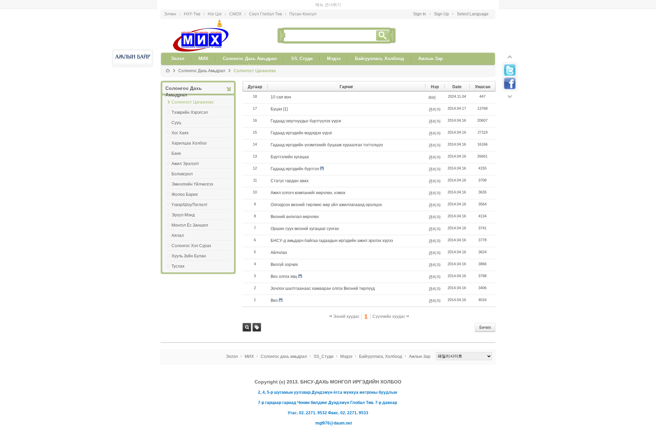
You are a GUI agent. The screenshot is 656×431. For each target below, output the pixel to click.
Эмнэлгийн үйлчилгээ (192, 174)
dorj (432, 87)
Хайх (247, 317)
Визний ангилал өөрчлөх (295, 207)
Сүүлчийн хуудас (389, 307)
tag (256, 317)
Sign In (419, 4)
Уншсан (482, 77)
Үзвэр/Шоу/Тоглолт (190, 195)
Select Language (473, 4)
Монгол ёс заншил (190, 215)
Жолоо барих (185, 185)
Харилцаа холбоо (189, 133)
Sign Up (441, 4)
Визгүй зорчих (284, 255)
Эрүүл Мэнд (183, 205)
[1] (285, 99)
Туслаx (178, 256)
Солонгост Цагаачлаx (255, 61)
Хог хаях (180, 123)
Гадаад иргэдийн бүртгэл (295, 159)
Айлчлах (279, 243)
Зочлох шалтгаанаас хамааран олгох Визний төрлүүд (323, 279)
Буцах (276, 99)
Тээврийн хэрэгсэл (190, 102)
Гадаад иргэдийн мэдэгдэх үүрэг (301, 123)
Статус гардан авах (290, 171)
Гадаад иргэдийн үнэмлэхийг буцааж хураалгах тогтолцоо (327, 135)
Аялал (178, 226)
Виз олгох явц (284, 267)
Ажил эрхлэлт (185, 154)
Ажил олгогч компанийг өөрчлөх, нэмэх (308, 183)
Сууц (176, 113)
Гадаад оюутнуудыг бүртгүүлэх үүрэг (306, 111)
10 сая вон (281, 87)
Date (457, 77)
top (510, 47)
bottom (510, 87)
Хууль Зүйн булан (189, 246)
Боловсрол (182, 164)
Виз (274, 290)
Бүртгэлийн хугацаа (290, 147)
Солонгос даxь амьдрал (201, 61)
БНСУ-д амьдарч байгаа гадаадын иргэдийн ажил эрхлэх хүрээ (332, 231)
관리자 (434, 99)
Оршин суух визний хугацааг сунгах (305, 219)
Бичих (485, 317)
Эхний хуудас (345, 307)
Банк (176, 144)
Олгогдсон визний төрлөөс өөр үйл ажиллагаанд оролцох (326, 195)
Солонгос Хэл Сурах (191, 236)
